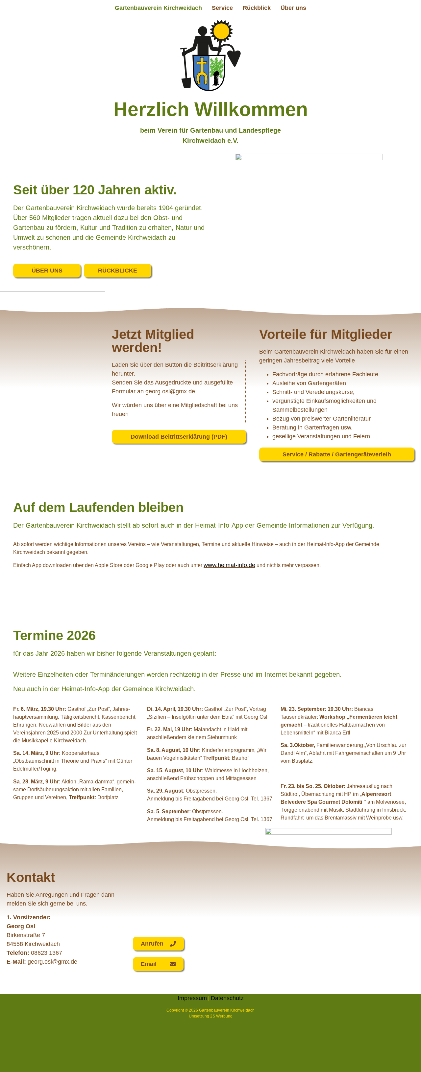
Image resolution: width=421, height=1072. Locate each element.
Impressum (192, 998)
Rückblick (257, 8)
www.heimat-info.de (229, 565)
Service (222, 8)
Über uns (293, 8)
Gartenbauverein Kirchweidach (158, 8)
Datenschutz (227, 998)
